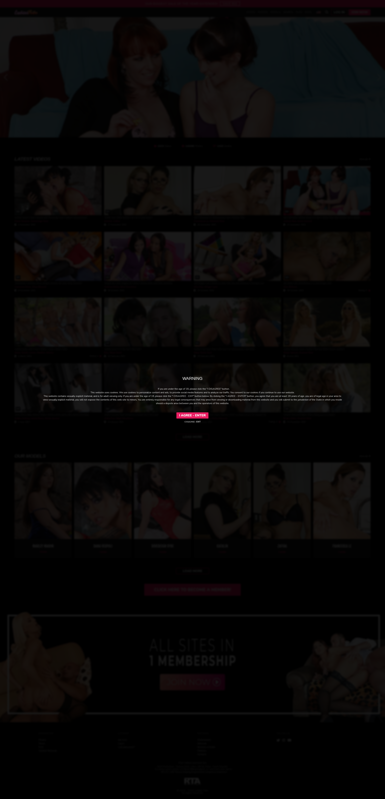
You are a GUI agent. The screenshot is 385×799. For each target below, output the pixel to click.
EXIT (198, 421)
